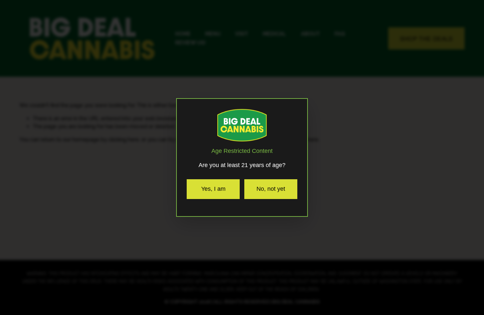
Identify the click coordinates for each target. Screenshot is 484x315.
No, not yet (270, 189)
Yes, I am (213, 189)
